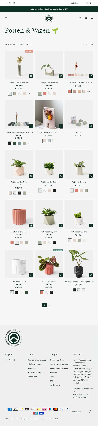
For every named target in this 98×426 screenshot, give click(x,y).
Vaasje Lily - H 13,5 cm (19, 83)
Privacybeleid (44, 419)
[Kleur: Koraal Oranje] (79, 91)
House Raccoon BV (16, 419)
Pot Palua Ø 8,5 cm (19, 182)
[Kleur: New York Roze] (74, 91)
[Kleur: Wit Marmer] (19, 93)
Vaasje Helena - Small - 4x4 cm (78, 83)
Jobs (52, 376)
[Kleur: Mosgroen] (14, 143)
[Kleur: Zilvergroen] (10, 93)
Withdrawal (55, 385)
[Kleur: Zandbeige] (53, 140)
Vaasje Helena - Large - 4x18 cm (19, 132)
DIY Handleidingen (35, 372)
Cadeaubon (32, 376)
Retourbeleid (53, 419)
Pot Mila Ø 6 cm (79, 182)
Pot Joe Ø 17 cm (19, 281)
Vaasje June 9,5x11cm (49, 83)
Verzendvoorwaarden (59, 364)
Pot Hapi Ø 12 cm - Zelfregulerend (79, 281)
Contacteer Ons (57, 360)
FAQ (51, 381)
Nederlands (75, 3)
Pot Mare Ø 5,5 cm (79, 232)
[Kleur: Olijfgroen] (14, 93)
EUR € (88, 3)
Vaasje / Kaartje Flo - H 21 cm (49, 132)
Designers (31, 368)
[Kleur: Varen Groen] (19, 143)
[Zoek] (80, 18)
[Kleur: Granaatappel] (44, 93)
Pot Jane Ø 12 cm (49, 281)
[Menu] (6, 18)
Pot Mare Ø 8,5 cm (49, 232)
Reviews (53, 372)
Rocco (79, 132)
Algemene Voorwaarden (31, 419)
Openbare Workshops (36, 360)
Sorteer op (11, 44)
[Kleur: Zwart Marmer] (9, 143)
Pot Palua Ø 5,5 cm (49, 182)
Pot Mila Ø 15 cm (19, 232)
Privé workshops (34, 364)
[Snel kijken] (31, 76)
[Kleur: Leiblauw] (49, 140)
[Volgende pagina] (53, 305)
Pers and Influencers (59, 368)
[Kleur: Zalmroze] (24, 93)
